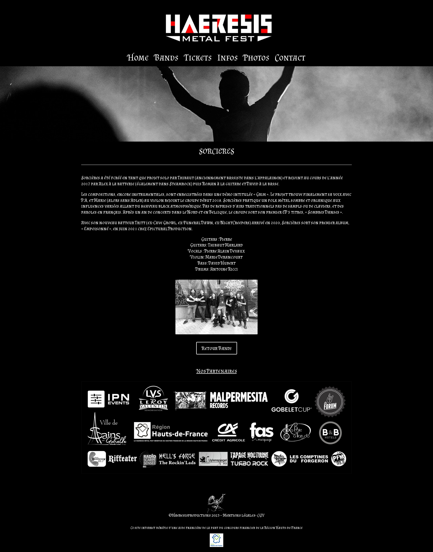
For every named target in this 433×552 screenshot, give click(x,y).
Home (138, 58)
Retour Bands (217, 348)
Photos (256, 58)
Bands (166, 58)
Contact (290, 58)
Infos (227, 58)
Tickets (198, 58)
